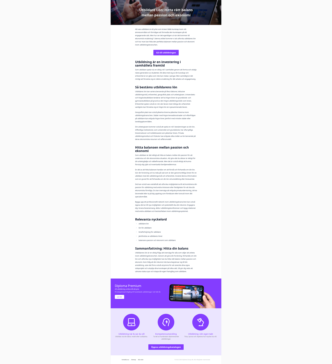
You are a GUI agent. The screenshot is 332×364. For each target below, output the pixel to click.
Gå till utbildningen (166, 52)
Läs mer (119, 297)
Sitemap (133, 359)
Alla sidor (140, 359)
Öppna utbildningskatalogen (166, 347)
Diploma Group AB (187, 359)
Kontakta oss (125, 359)
